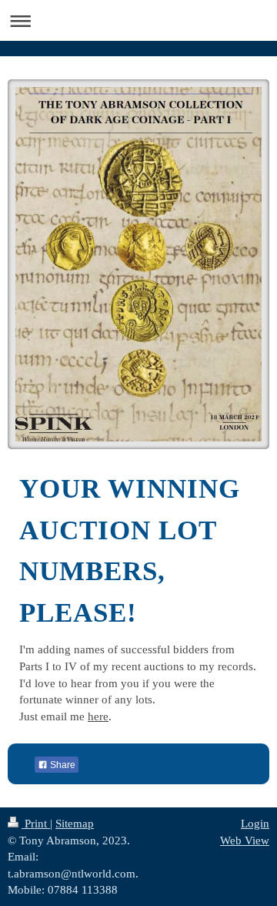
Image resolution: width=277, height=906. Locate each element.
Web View (244, 840)
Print (36, 823)
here (98, 716)
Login (255, 823)
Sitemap (74, 823)
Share (61, 765)
